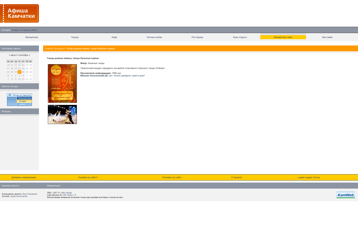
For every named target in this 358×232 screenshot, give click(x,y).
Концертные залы (283, 37)
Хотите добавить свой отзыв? (129, 75)
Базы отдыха (240, 37)
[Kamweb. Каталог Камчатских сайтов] (346, 197)
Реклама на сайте (171, 177)
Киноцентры (31, 37)
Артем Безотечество (19, 196)
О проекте (236, 177)
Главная (49, 48)
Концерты (60, 48)
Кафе (114, 37)
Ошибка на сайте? (88, 177)
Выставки (327, 37)
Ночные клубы (154, 37)
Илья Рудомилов (29, 194)
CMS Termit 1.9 (69, 195)
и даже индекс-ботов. (309, 177)
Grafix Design (66, 192)
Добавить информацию (24, 177)
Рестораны (197, 37)
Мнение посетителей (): (94, 75)
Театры (75, 37)
